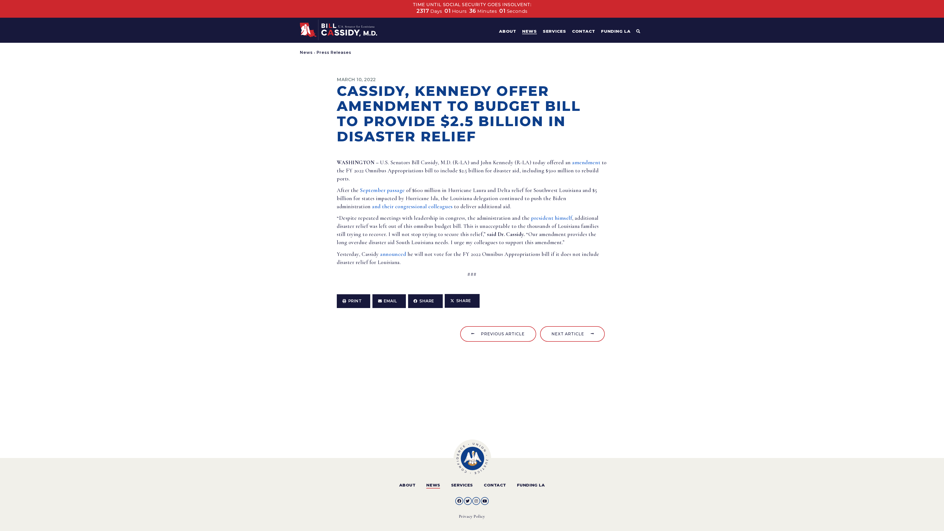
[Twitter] (468, 501)
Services (462, 485)
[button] (353, 301)
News (306, 52)
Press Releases (334, 52)
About (407, 485)
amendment (586, 162)
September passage (382, 190)
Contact (495, 485)
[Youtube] (485, 501)
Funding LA (531, 485)
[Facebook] (459, 501)
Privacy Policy (472, 516)
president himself (551, 218)
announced (392, 254)
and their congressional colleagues (412, 206)
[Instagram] (476, 501)
